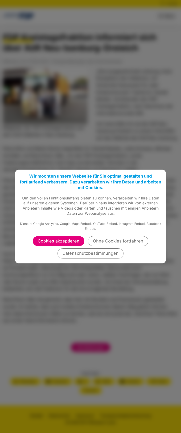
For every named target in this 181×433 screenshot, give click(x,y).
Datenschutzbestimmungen (90, 253)
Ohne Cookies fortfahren (118, 240)
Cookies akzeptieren (58, 240)
